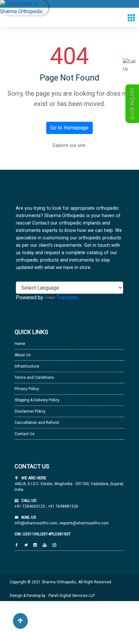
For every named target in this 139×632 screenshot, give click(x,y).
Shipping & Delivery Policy (37, 400)
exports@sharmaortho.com (84, 523)
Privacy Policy (27, 389)
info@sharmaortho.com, (37, 523)
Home (20, 343)
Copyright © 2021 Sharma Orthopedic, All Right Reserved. (61, 582)
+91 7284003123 (30, 506)
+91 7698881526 (62, 506)
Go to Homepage (69, 128)
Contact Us (25, 434)
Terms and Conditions (34, 377)
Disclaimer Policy (30, 411)
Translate (67, 297)
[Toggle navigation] (131, 17)
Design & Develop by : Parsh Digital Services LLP (52, 595)
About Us (23, 355)
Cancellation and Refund (37, 422)
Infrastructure (27, 366)
